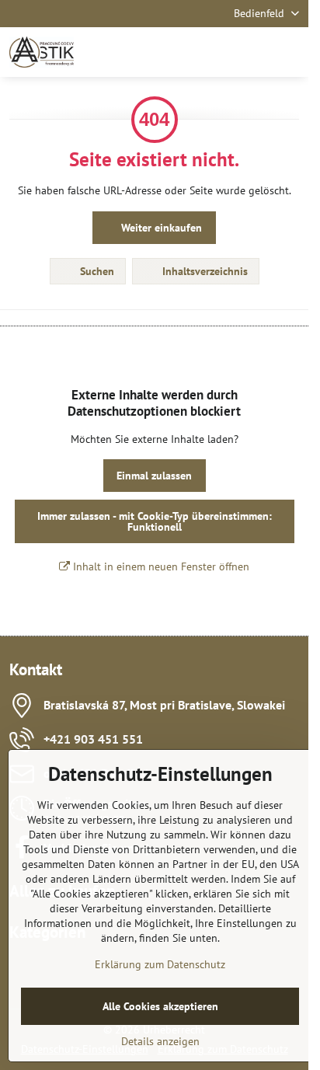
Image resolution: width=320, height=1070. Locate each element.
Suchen (95, 271)
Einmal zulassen (154, 476)
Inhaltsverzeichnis (203, 271)
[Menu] (289, 52)
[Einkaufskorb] (252, 52)
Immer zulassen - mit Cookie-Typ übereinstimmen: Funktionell (154, 521)
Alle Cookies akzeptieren (160, 1006)
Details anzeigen (160, 1041)
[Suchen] (215, 52)
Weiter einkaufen (160, 228)
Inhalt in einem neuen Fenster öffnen (159, 566)
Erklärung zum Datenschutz (160, 964)
